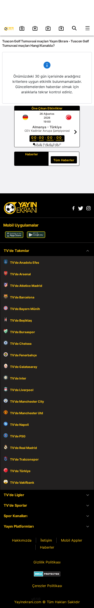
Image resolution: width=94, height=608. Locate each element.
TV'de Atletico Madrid (26, 286)
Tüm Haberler (63, 160)
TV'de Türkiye (20, 471)
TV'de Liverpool (21, 390)
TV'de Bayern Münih (25, 309)
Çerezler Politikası (47, 586)
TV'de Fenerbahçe (23, 355)
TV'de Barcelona (22, 297)
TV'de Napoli (19, 424)
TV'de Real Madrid (23, 448)
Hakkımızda (21, 540)
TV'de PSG (18, 436)
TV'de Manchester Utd (26, 413)
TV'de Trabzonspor (24, 459)
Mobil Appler (71, 540)
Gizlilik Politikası (47, 562)
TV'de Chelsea (20, 343)
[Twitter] (80, 209)
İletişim (46, 540)
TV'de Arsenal (20, 274)
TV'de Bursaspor (22, 332)
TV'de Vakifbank (22, 482)
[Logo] (20, 213)
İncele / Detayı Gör (47, 145)
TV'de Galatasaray (23, 367)
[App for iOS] (14, 236)
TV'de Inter (18, 378)
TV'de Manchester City (27, 401)
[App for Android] (36, 236)
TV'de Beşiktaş (21, 320)
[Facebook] (73, 209)
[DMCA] (47, 574)
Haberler (47, 547)
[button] (47, 251)
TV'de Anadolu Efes (24, 262)
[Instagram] (88, 209)
